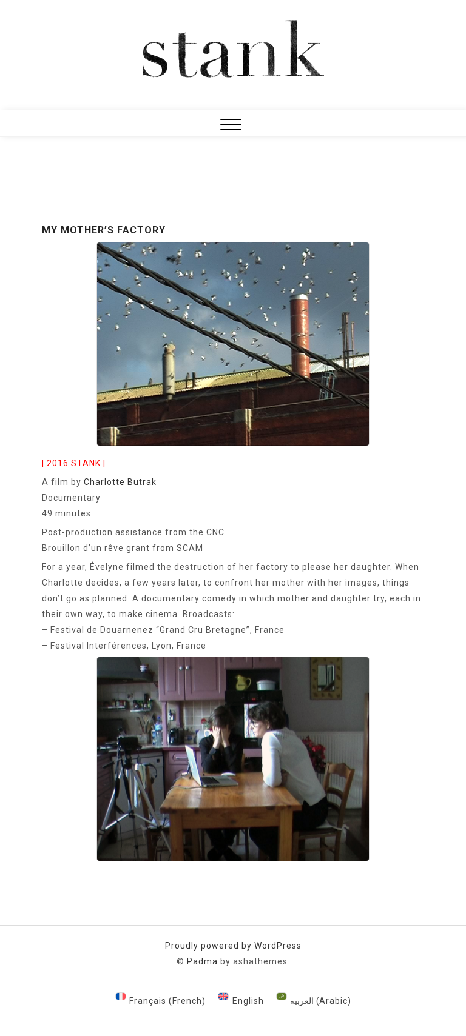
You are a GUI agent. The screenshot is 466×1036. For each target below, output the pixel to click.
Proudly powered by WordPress (233, 946)
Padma (202, 961)
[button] (230, 125)
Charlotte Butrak (120, 482)
